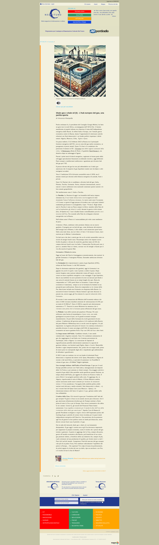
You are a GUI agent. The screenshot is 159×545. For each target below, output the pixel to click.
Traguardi (76, 523)
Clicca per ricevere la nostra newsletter (92, 499)
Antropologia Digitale (51, 523)
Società (99, 517)
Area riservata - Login (48, 4)
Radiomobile (47, 515)
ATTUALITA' (43, 41)
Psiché (74, 520)
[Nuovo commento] (60, 466)
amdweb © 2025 (114, 531)
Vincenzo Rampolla (68, 458)
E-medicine (76, 515)
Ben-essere (76, 517)
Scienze (45, 520)
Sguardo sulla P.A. (103, 523)
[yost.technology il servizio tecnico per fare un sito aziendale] (115, 544)
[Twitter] (58, 476)
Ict (44, 512)
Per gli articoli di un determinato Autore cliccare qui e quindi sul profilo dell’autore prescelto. (74, 487)
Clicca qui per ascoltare (64, 107)
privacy (99, 502)
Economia (51, 41)
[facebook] (52, 476)
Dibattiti (99, 520)
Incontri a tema (77, 525)
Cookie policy (75, 537)
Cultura (75, 512)
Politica (99, 515)
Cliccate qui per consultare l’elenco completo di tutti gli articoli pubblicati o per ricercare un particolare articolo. (74, 483)
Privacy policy (83, 537)
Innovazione (47, 517)
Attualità (99, 525)
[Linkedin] (55, 476)
